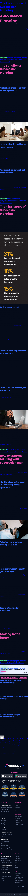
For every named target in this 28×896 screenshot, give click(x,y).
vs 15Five (17, 818)
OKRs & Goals (4, 809)
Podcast (3, 880)
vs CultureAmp (18, 816)
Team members (17, 325)
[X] (5, 886)
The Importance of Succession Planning (13, 6)
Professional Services (20, 811)
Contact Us (18, 865)
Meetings (3, 815)
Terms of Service (19, 875)
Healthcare (18, 807)
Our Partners (18, 860)
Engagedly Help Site (6, 862)
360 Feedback (5, 811)
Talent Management (8, 741)
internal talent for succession (19, 550)
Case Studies (4, 867)
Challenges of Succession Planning (14, 743)
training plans (6, 628)
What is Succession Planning (7, 751)
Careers (17, 862)
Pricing (16, 867)
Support (17, 864)
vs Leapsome (18, 820)
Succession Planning (13, 747)
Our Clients (18, 858)
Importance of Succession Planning (9, 745)
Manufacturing (18, 809)
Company (17, 856)
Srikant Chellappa (8, 739)
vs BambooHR (18, 826)
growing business (6, 397)
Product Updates (5, 860)
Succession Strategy (11, 749)
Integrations (4, 858)
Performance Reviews (7, 807)
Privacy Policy (18, 873)
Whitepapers (4, 869)
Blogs (2, 874)
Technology (18, 805)
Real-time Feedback (6, 813)
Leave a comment (9, 753)
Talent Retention (22, 749)
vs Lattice (17, 822)
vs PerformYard (19, 824)
